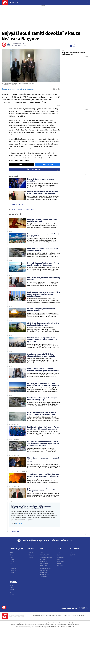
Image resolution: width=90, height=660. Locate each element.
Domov (13, 2)
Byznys (11, 557)
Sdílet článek (74, 45)
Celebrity (12, 587)
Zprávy (11, 585)
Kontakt (48, 615)
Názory (31, 549)
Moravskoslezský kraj (46, 557)
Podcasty (30, 557)
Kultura (12, 559)
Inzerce (60, 615)
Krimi (11, 565)
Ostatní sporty (61, 567)
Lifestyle (12, 589)
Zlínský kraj (43, 567)
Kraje (42, 549)
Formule (59, 559)
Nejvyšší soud (29, 209)
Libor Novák (18, 523)
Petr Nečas (14, 209)
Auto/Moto (73, 554)
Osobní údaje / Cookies (69, 615)
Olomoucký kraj (44, 563)
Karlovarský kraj (44, 574)
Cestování (72, 556)
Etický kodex (36, 615)
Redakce (43, 615)
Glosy (29, 554)
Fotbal (58, 554)
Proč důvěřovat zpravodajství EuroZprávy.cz (19, 89)
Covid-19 (12, 572)
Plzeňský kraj (43, 565)
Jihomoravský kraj (44, 556)
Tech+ (71, 552)
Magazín (12, 567)
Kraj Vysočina (43, 576)
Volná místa (80, 615)
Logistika (12, 561)
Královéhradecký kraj (45, 568)
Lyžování (59, 563)
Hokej (58, 552)
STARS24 (13, 582)
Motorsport (60, 557)
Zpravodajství (16, 549)
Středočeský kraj (44, 554)
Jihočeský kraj (43, 561)
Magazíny (74, 549)
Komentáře (31, 556)
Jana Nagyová (21, 209)
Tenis (58, 556)
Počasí (11, 563)
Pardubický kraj (44, 570)
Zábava (11, 592)
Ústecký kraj (43, 559)
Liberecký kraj (43, 572)
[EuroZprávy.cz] (6, 2)
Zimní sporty (60, 565)
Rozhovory (31, 552)
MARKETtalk (13, 568)
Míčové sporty (61, 561)
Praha (41, 552)
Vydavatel (54, 615)
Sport (11, 556)
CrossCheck (13, 570)
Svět (11, 554)
